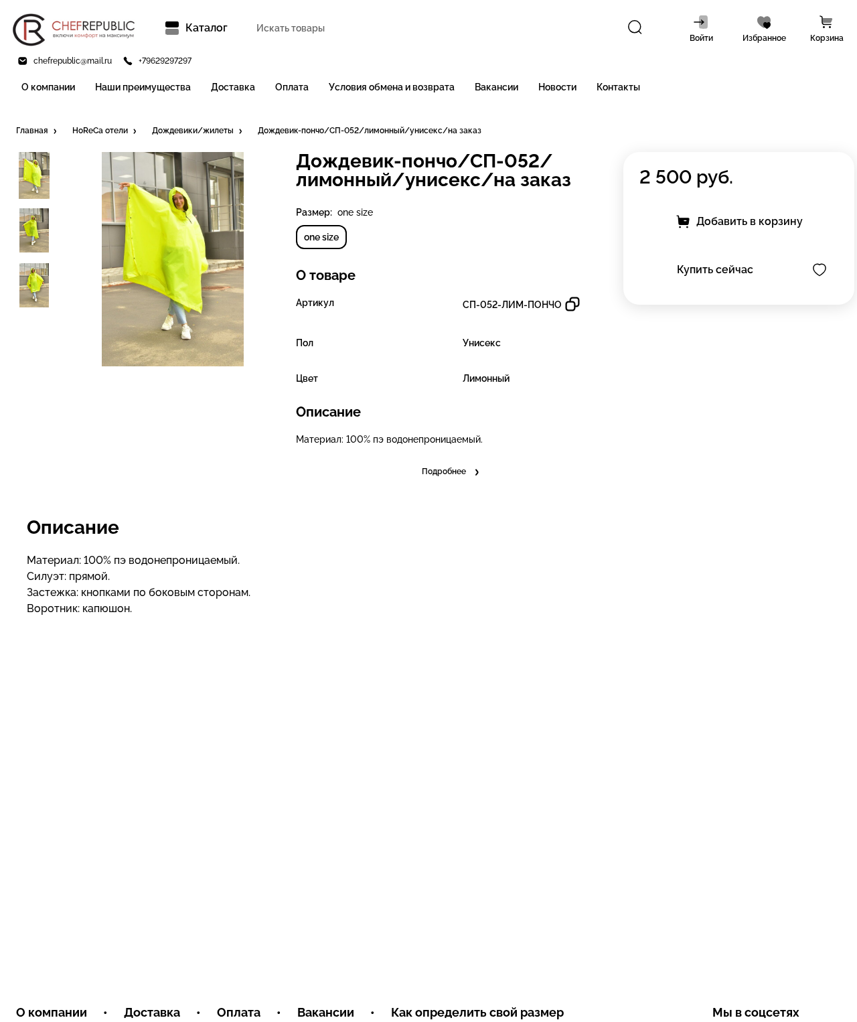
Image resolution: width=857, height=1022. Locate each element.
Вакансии (496, 87)
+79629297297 (165, 61)
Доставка (233, 87)
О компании (48, 87)
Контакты (618, 87)
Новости (557, 87)
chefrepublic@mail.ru (72, 61)
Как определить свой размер (477, 1012)
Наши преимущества (143, 87)
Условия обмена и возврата (392, 87)
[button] (37, 131)
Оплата (292, 87)
